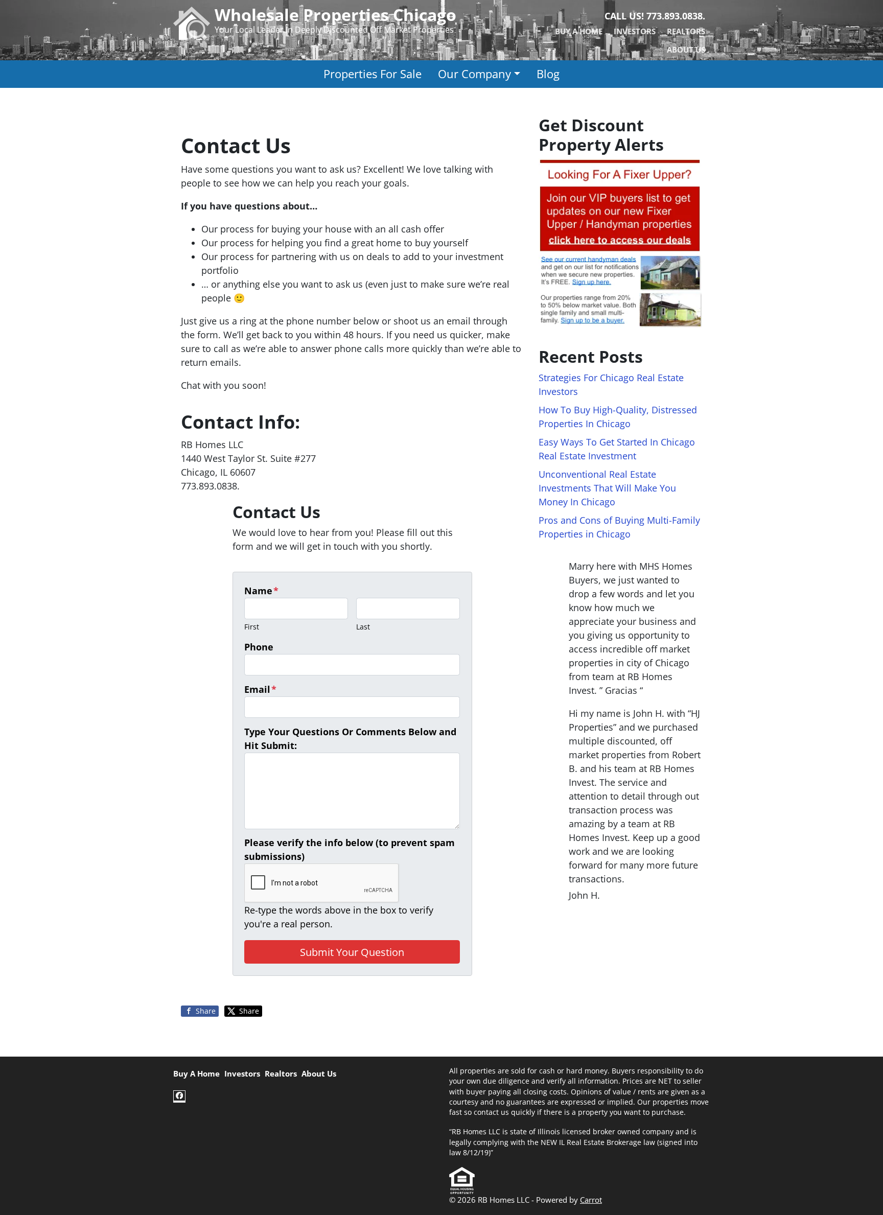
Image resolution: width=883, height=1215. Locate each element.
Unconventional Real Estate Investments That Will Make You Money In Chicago (607, 488)
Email (260, 689)
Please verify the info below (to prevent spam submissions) (349, 849)
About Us (686, 49)
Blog (548, 73)
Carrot (591, 1200)
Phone (258, 647)
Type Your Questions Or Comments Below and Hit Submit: (350, 739)
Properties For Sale (372, 73)
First (251, 627)
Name (261, 591)
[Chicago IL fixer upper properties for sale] (620, 243)
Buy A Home (578, 31)
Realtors (686, 31)
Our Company (474, 73)
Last (363, 627)
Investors (635, 31)
